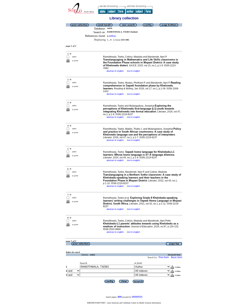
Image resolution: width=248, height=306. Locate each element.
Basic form (176, 257)
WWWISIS (137, 297)
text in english (133, 71)
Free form (164, 257)
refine (112, 36)
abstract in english (115, 71)
